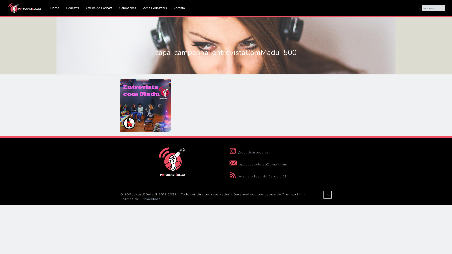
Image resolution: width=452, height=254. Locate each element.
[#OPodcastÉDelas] (25, 8)
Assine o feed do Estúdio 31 (262, 176)
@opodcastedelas (253, 152)
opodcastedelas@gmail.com (262, 164)
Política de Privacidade (140, 199)
